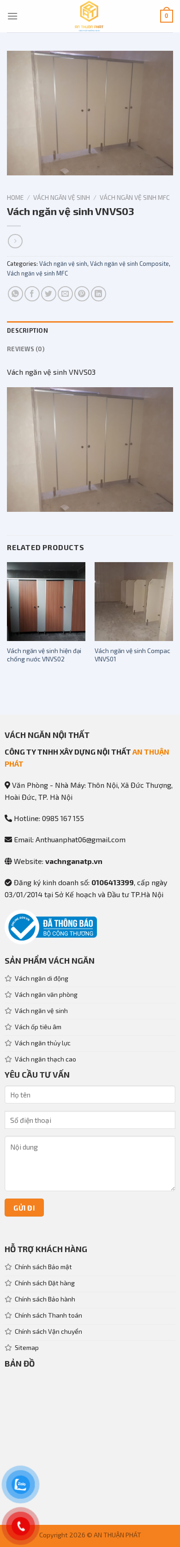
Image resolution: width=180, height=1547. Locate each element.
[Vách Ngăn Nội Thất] (89, 16)
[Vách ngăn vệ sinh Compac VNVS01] (134, 601)
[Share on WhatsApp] (15, 293)
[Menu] (12, 16)
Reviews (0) (25, 349)
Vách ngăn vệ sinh (61, 197)
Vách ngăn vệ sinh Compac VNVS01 (132, 655)
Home (15, 197)
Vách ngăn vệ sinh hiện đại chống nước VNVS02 (44, 655)
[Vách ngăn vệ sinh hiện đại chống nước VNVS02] (46, 601)
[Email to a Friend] (65, 293)
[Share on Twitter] (48, 293)
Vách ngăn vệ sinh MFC (135, 197)
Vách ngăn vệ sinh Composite (129, 263)
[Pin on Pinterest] (82, 293)
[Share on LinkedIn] (98, 293)
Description (27, 330)
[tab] (90, 330)
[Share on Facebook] (32, 293)
